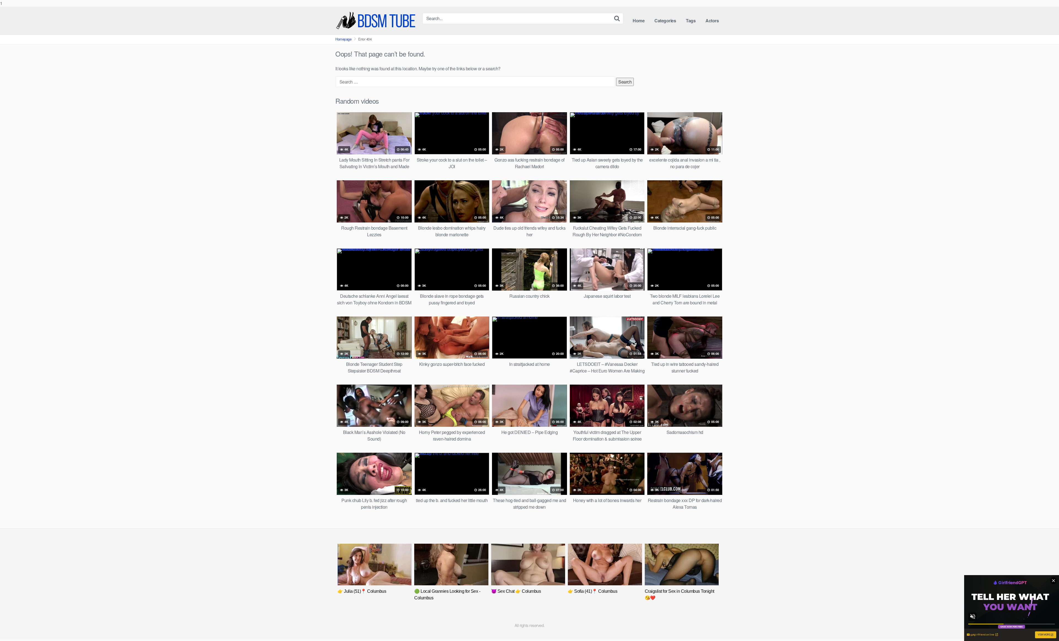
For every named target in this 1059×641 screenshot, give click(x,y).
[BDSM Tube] (376, 20)
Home (639, 20)
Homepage (343, 39)
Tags (691, 20)
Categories (665, 20)
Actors (712, 20)
